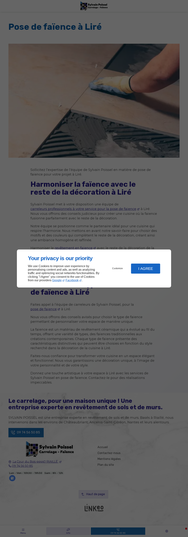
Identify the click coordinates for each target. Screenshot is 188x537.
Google (57, 280)
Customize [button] (117, 268)
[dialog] (94, 268)
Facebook (72, 280)
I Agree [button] (145, 269)
